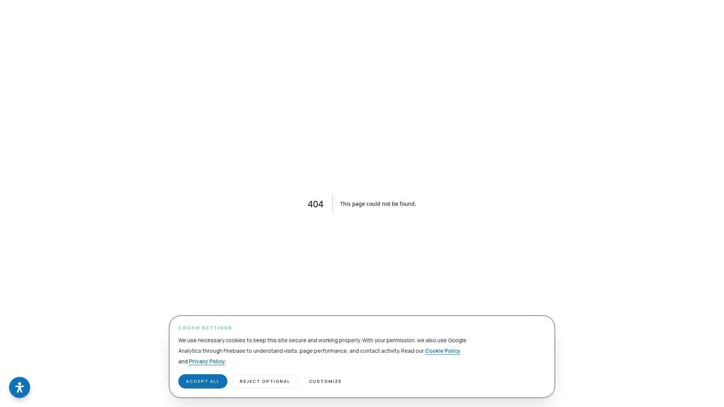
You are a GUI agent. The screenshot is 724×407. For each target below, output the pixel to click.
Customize (325, 381)
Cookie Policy (442, 350)
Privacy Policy (207, 361)
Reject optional (265, 381)
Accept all (203, 381)
